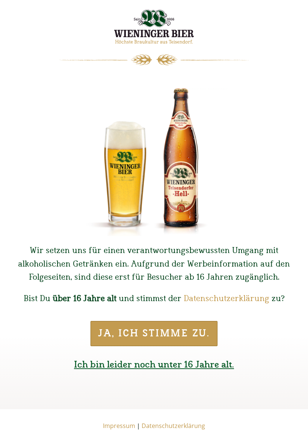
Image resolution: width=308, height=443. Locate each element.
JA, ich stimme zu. (154, 333)
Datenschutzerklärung (226, 299)
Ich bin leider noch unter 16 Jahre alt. (154, 364)
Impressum (119, 426)
